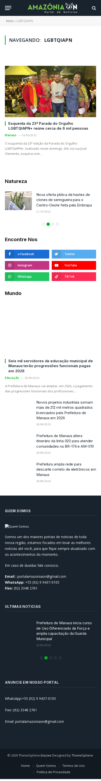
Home (25, 765)
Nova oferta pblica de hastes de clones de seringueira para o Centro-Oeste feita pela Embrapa (64, 199)
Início (9, 21)
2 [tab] (48, 224)
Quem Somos (46, 765)
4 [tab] (57, 224)
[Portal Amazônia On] (53, 8)
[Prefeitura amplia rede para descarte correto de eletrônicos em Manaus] (18, 470)
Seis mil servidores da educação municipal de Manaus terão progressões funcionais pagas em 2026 (50, 366)
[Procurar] (93, 7)
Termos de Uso (73, 765)
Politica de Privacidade (53, 772)
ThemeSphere (82, 755)
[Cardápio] (8, 7)
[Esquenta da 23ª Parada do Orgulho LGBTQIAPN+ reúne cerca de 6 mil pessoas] (50, 91)
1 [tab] (43, 224)
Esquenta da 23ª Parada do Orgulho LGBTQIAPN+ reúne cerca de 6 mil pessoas (48, 126)
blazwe (46, 755)
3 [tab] (52, 224)
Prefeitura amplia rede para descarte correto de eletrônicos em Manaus (66, 469)
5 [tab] (60, 658)
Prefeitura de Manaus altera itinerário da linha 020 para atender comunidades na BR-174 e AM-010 (65, 441)
